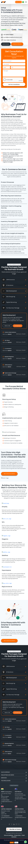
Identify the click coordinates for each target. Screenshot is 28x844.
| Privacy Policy (17, 835)
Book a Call (18, 2)
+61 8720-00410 (19, 797)
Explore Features (6, 44)
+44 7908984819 (5, 815)
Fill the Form (17, 325)
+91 (12, 67)
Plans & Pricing (17, 44)
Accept (11, 842)
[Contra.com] (14, 829)
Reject (16, 842)
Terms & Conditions (8, 835)
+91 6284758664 (5, 800)
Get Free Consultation (14, 84)
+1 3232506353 (18, 815)
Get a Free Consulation (9, 473)
